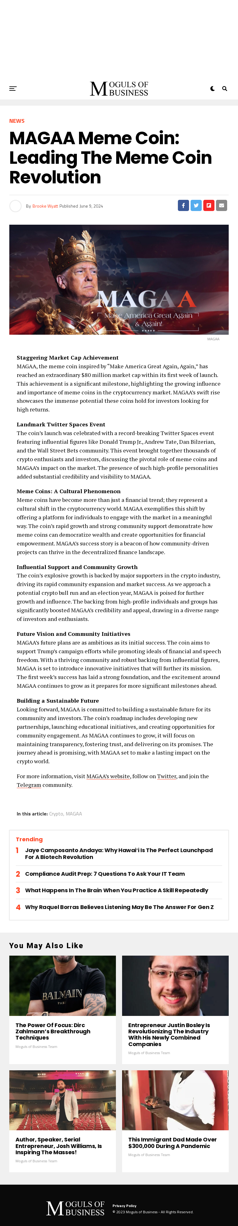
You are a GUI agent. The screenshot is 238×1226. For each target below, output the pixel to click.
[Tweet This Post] (196, 205)
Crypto (56, 813)
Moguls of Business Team (36, 1046)
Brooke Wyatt (45, 206)
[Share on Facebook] (183, 205)
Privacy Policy (124, 1206)
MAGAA (74, 813)
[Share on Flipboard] (208, 205)
